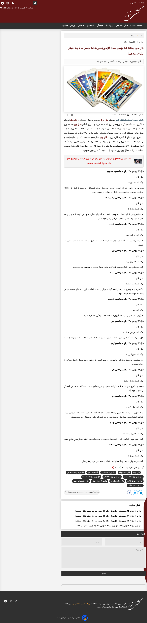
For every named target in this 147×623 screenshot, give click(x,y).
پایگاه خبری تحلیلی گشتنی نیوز (129, 120)
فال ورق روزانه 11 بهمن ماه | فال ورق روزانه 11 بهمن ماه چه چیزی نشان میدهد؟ (108, 516)
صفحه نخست (136, 25)
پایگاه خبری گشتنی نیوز (80, 603)
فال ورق (104, 120)
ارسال (103, 573)
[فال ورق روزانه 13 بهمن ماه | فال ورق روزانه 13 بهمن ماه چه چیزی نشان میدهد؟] (141, 493)
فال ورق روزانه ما (117, 481)
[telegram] (5, 601)
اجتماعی (81, 25)
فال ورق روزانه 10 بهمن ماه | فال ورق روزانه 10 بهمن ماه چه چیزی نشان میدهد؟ (108, 521)
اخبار (126, 25)
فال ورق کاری (93, 472)
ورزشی (73, 25)
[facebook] (130, 493)
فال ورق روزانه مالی (99, 481)
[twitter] (135, 493)
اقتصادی (90, 25)
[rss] (12, 3)
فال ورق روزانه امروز (81, 481)
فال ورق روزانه (124, 472)
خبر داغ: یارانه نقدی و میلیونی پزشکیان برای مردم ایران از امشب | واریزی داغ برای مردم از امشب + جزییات (99, 161)
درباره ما (142, 2)
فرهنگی (100, 25)
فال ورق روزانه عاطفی (112, 476)
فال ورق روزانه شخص (75, 472)
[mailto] (71, 114)
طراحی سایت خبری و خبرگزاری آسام (69, 618)
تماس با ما (132, 2)
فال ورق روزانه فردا (135, 485)
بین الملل (110, 25)
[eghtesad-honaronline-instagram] (10, 601)
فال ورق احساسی (108, 472)
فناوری (65, 25)
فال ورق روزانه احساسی (133, 476)
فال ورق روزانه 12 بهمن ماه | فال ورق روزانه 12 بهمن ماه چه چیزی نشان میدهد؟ (108, 511)
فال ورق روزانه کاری (134, 481)
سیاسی (119, 25)
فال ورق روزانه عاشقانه (91, 476)
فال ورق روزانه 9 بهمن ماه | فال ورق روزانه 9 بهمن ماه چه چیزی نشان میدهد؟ (109, 526)
